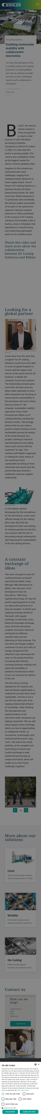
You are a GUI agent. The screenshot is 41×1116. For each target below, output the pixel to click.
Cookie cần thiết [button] (29, 1112)
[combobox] (35, 1064)
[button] (20, 1108)
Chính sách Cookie (23, 1090)
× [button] (38, 1064)
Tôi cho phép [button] (10, 1112)
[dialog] (20, 1089)
